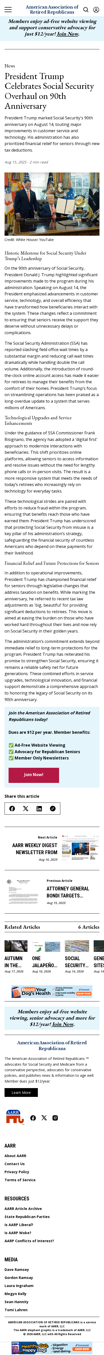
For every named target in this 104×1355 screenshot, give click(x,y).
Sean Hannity (17, 1302)
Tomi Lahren (16, 1310)
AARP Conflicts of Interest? (29, 1241)
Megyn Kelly (16, 1294)
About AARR (15, 1156)
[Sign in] (96, 9)
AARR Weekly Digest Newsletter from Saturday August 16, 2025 (33, 849)
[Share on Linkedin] (39, 808)
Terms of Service (20, 1180)
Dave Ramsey (17, 1269)
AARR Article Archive (23, 1208)
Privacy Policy (17, 1172)
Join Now (67, 33)
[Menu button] (8, 9)
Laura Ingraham (19, 1286)
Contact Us (15, 1164)
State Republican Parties (27, 1217)
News (10, 66)
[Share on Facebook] (12, 808)
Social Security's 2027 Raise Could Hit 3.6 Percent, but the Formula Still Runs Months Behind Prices (77, 962)
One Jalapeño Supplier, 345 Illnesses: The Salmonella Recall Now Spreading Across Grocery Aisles (46, 962)
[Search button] (86, 9)
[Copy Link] (53, 808)
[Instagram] (55, 1118)
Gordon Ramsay (19, 1277)
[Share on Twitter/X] (26, 808)
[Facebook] (33, 1118)
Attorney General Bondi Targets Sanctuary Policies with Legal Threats (69, 892)
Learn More (21, 1092)
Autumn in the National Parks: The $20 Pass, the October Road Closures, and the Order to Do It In (16, 962)
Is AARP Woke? (18, 1233)
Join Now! (33, 774)
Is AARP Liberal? (19, 1225)
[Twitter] (44, 1118)
